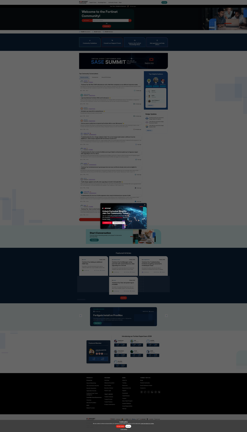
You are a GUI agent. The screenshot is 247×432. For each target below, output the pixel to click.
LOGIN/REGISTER (107, 222)
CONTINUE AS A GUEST (119, 222)
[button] (123, 429)
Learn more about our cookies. (147, 423)
